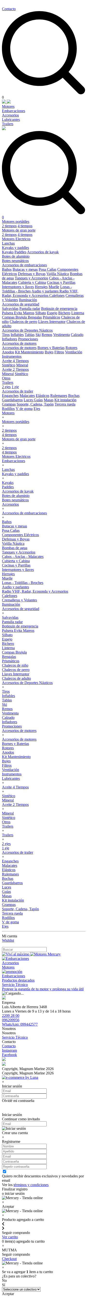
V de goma (24, 409)
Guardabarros (12, 400)
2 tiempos (9, 226)
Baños (7, 269)
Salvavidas (10, 308)
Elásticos (42, 396)
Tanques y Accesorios (31, 278)
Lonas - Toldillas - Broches (22, 583)
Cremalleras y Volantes (19, 600)
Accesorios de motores (19, 343)
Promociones (28, 339)
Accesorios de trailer (17, 391)
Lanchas (8, 243)
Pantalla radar (29, 308)
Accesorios (10, 115)
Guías (38, 400)
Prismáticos (51, 317)
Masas (48, 400)
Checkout (9, 1259)
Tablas (30, 335)
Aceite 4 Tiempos (15, 361)
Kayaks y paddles (15, 248)
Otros (6, 378)
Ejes (37, 409)
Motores (8, 106)
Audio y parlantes (45, 291)
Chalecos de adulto (16, 678)
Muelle (54, 287)
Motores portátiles (15, 221)
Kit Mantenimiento (29, 352)
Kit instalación (65, 400)
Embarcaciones (13, 111)
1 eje (15, 387)
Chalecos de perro (23, 322)
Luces (29, 400)
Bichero (64, 313)
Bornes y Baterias (51, 348)
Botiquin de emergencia (59, 308)
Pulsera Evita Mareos (18, 313)
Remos (47, 335)
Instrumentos (12, 356)
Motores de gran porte (19, 230)
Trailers (7, 124)
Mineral (22, 365)
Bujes (49, 352)
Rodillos (8, 409)
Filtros (59, 352)
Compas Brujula (15, 317)
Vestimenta (61, 335)
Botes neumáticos (15, 261)
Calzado (77, 335)
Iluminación (28, 300)
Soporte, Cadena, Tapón (35, 404)
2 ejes (6, 387)
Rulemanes (58, 396)
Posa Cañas (47, 269)
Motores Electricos (16, 239)
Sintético (8, 365)
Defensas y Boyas (31, 274)
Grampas (9, 404)
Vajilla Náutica (57, 274)
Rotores (71, 348)
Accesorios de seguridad (20, 304)
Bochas (74, 396)
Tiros (6, 335)
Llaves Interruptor (51, 322)
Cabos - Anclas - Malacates (23, 556)
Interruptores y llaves (18, 287)
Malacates (27, 396)
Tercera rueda (65, 404)
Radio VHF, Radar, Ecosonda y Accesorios (40, 293)
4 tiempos (25, 226)
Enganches (10, 396)
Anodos (8, 352)
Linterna (77, 313)
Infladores (9, 339)
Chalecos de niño (15, 665)
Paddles (20, 252)
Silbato (40, 313)
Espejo (52, 313)
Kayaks (8, 252)
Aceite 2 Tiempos (15, 369)
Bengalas (35, 317)
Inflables (17, 335)
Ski (38, 335)
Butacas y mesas (25, 269)
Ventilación (73, 352)
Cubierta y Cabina (32, 282)
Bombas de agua (14, 548)
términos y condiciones (31, 1185)
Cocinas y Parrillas (61, 282)
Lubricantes (11, 119)
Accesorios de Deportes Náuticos (27, 330)
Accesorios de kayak (43, 252)
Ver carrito (10, 1237)
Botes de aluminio (15, 256)
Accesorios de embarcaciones (24, 265)
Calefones (57, 295)
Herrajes (41, 287)
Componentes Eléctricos (20, 535)
